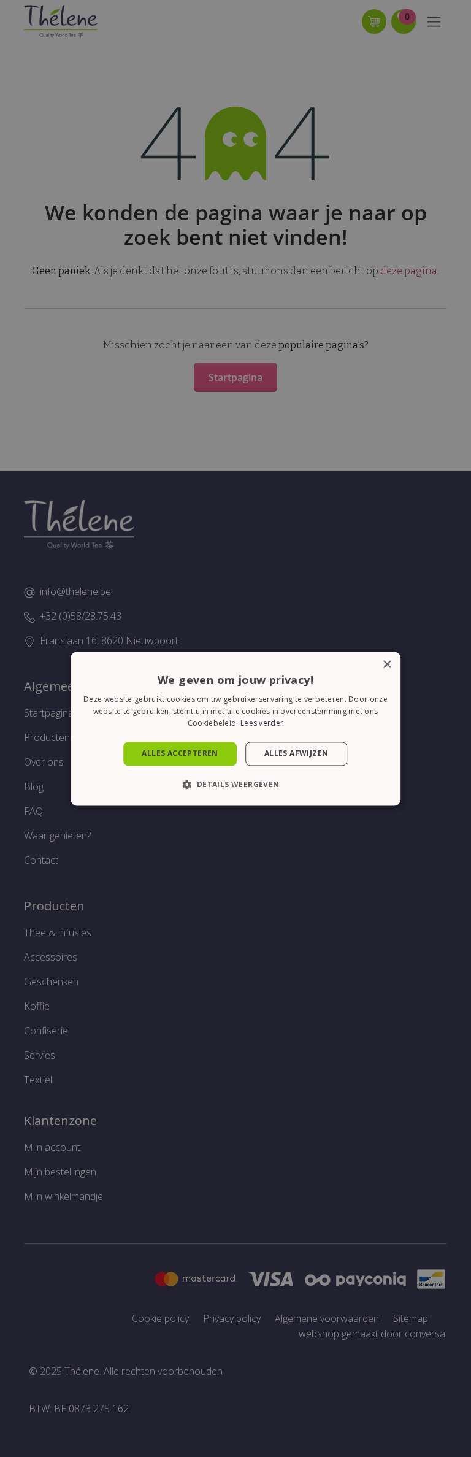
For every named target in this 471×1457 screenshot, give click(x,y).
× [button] (386, 664)
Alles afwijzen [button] (296, 753)
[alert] (235, 728)
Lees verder (261, 723)
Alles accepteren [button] (180, 753)
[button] (235, 784)
